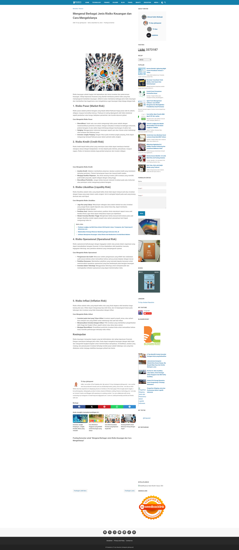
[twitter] (91, 406)
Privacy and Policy (119, 540)
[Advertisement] (104, 39)
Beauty (138, 2)
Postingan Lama (129, 490)
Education (147, 2)
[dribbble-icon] (134, 532)
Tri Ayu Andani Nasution (146, 302)
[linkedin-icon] (124, 532)
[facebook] (79, 406)
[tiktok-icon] (129, 532)
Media (156, 2)
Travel (130, 2)
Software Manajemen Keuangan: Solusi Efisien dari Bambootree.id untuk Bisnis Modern (104, 234)
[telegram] (129, 406)
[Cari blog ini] (165, 2)
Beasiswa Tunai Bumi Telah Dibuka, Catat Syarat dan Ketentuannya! (155, 82)
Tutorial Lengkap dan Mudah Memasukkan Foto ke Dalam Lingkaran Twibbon (155, 125)
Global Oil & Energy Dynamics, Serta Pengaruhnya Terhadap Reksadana (156, 382)
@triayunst (146, 418)
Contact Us (129, 540)
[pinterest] (104, 406)
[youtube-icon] (119, 532)
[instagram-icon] (115, 532)
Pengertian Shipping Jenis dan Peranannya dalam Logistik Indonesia (156, 390)
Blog (123, 2)
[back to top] (235, 546)
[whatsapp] (117, 406)
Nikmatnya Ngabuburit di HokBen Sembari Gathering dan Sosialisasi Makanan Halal (156, 146)
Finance (107, 2)
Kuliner (115, 2)
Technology (96, 2)
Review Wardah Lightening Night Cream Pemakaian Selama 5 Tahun (156, 70)
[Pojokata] (77, 2)
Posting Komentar (109, 22)
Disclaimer (109, 540)
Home (87, 2)
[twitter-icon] (110, 532)
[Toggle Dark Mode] (162, 2)
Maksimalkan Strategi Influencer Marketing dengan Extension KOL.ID (98, 232)
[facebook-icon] (105, 532)
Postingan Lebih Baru (80, 490)
